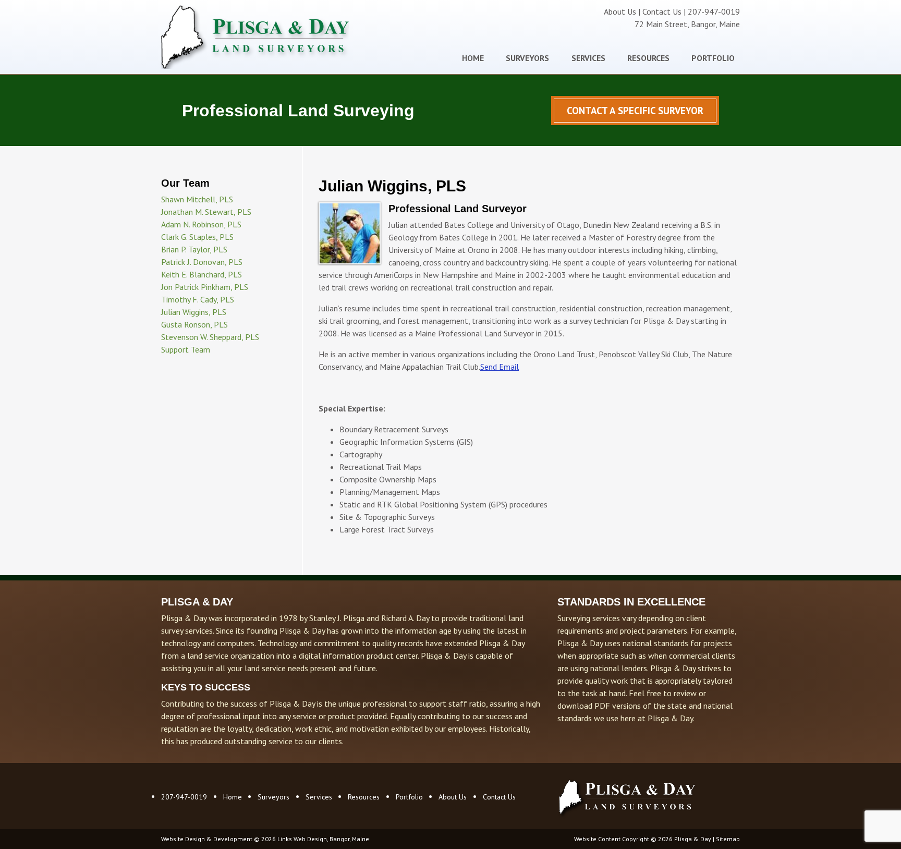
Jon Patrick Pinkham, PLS (204, 287)
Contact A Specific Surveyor (635, 110)
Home (473, 58)
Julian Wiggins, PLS (193, 312)
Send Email (499, 366)
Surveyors (527, 58)
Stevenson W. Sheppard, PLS (210, 337)
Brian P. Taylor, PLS (194, 249)
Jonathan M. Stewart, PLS (206, 212)
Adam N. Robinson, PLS (201, 224)
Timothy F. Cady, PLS (197, 299)
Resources (648, 58)
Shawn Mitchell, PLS (197, 199)
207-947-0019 (184, 797)
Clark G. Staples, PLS (197, 237)
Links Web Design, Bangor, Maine (323, 839)
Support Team (185, 349)
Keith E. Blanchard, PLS (201, 274)
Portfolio (713, 58)
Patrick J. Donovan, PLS (201, 262)
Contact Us (661, 11)
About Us (620, 11)
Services (588, 58)
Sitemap (728, 839)
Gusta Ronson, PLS (194, 324)
